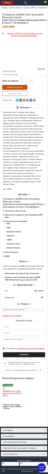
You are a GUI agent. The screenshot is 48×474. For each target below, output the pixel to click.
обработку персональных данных (31, 348)
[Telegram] (27, 100)
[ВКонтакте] (20, 100)
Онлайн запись (42, 467)
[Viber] (30, 100)
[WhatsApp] (34, 100)
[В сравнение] (39, 87)
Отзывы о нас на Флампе (12, 316)
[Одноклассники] (24, 100)
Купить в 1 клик (14, 93)
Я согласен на (25, 348)
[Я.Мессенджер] (17, 100)
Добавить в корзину (15, 87)
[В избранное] (33, 87)
